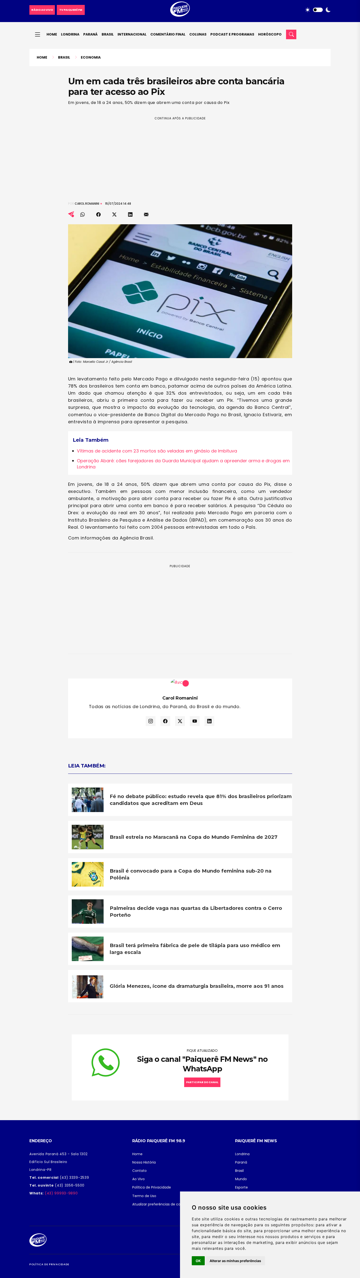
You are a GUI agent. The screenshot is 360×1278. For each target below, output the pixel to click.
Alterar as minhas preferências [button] (235, 1261)
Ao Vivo (138, 1179)
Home (52, 34)
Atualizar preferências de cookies (160, 1204)
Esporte (241, 1187)
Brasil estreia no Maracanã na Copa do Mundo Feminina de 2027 (193, 837)
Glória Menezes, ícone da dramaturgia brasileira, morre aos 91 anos (197, 986)
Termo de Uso (144, 1195)
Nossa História (144, 1162)
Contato (139, 1170)
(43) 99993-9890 (61, 1193)
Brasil (108, 34)
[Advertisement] (180, 155)
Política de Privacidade (151, 1187)
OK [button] (198, 1261)
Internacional (132, 34)
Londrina (70, 34)
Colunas (197, 34)
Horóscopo (270, 34)
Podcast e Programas (232, 34)
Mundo (241, 1179)
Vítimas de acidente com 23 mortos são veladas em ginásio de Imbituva (157, 451)
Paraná (90, 34)
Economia (91, 57)
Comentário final (167, 34)
